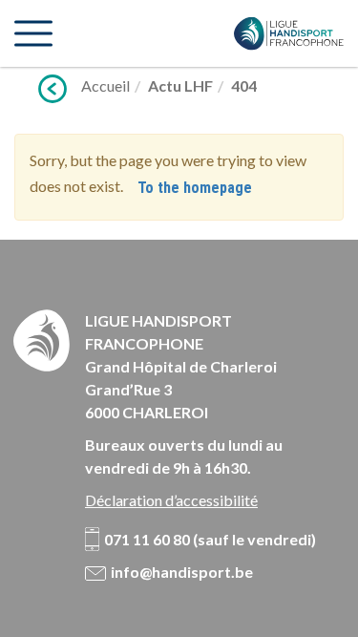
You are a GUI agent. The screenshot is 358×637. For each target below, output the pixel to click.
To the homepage (194, 188)
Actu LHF (180, 85)
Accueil (105, 85)
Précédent (52, 88)
